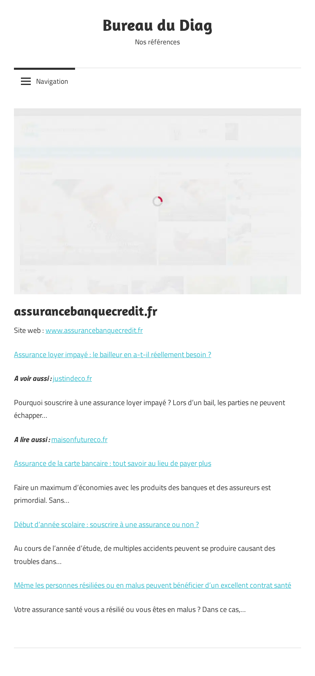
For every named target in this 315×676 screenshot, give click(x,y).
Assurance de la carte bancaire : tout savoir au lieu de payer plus (112, 463)
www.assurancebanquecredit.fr (94, 330)
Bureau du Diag (157, 24)
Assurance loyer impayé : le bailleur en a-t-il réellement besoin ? (112, 354)
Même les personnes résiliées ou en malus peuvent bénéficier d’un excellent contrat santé (152, 585)
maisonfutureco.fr (79, 439)
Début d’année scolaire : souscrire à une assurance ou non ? (106, 524)
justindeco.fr (72, 378)
